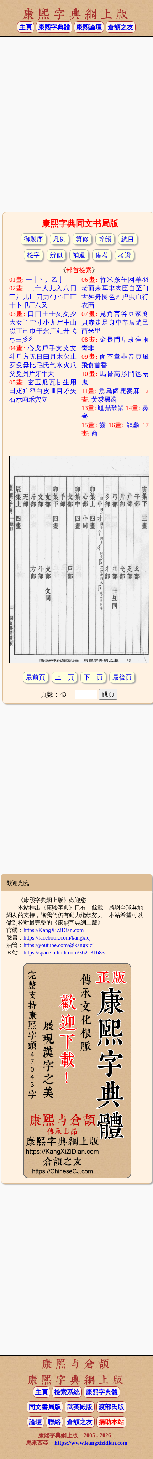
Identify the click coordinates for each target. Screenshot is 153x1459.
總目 (127, 239)
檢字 (33, 255)
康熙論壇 (89, 27)
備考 (101, 255)
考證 (124, 255)
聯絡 (54, 1422)
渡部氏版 (111, 1407)
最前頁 (35, 677)
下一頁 (93, 677)
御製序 (33, 239)
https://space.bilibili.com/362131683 (64, 953)
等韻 (105, 239)
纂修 (82, 239)
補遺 (79, 255)
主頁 (25, 27)
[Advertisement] (76, 126)
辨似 (56, 255)
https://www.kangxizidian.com (90, 1443)
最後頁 (122, 677)
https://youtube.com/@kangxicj (58, 945)
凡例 (59, 239)
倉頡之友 (120, 27)
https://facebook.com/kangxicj (57, 938)
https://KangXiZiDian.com (53, 930)
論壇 (35, 1422)
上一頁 (64, 677)
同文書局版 (45, 1407)
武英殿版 (80, 1407)
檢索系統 (67, 1392)
